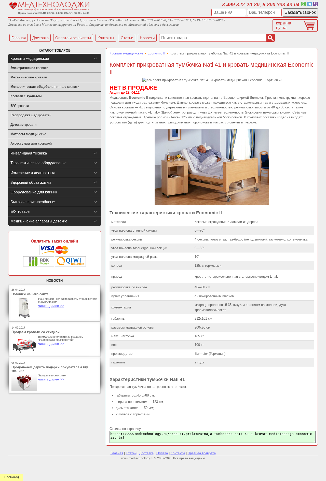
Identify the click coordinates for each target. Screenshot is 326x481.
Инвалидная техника (28, 153)
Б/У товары (20, 211)
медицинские (28, 134)
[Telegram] (309, 4)
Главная (117, 453)
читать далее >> (51, 306)
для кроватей (31, 143)
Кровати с (26, 96)
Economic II (156, 53)
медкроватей (30, 115)
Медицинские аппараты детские (38, 221)
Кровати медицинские (126, 53)
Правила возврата (202, 453)
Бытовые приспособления (33, 202)
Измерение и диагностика (32, 173)
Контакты (178, 453)
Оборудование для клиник (33, 192)
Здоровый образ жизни (30, 182)
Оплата (162, 453)
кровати (29, 68)
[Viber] (315, 4)
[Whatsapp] (303, 4)
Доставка (146, 453)
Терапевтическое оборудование (38, 163)
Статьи (131, 453)
